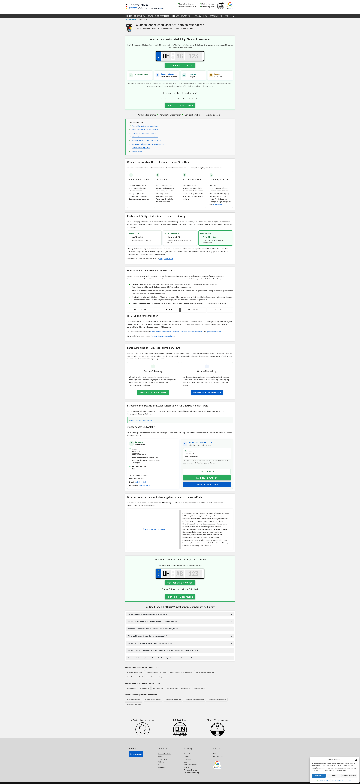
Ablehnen (333, 776)
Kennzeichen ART (199, 688)
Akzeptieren (318, 776)
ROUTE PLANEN (207, 471)
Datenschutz (162, 759)
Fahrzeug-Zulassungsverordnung (162, 336)
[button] (356, 760)
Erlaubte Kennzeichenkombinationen (145, 137)
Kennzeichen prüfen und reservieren (145, 126)
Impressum (349, 780)
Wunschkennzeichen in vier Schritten (145, 129)
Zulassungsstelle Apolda (134, 699)
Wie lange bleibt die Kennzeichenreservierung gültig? (147, 636)
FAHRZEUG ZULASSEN (206, 477)
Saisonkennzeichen (180, 331)
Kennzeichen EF (131, 688)
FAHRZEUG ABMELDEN (207, 484)
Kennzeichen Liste (164, 754)
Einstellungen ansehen (349, 776)
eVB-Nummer (218, 204)
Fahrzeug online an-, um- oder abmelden (146, 140)
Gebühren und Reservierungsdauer (144, 133)
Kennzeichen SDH (172, 688)
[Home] (126, 19)
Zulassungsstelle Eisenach (173, 699)
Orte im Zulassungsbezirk (141, 147)
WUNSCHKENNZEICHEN (135, 16)
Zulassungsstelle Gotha (134, 704)
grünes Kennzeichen (214, 331)
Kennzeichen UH (144, 485)
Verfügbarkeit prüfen (180, 65)
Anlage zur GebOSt (166, 258)
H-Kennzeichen (155, 331)
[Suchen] (233, 16)
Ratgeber (161, 756)
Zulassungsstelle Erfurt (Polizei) (194, 699)
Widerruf (161, 762)
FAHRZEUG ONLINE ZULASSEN (153, 392)
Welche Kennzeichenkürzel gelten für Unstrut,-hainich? (148, 614)
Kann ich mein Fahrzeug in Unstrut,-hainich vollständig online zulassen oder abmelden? (160, 658)
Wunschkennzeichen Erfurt (135, 677)
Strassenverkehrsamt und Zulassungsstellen (148, 144)
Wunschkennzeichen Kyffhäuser (156, 672)
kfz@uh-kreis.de (140, 482)
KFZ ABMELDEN (200, 16)
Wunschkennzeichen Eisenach (205, 672)
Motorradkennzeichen (195, 331)
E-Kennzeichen (167, 331)
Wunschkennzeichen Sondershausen (181, 672)
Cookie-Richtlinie (324, 780)
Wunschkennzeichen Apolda (135, 672)
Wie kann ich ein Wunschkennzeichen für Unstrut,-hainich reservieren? (154, 621)
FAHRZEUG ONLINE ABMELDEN (207, 392)
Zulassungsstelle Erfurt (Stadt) (216, 699)
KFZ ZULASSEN (216, 16)
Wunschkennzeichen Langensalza (157, 677)
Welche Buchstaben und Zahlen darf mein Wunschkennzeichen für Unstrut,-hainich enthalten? (163, 650)
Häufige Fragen (137, 151)
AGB (159, 764)
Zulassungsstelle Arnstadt (153, 699)
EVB (226, 16)
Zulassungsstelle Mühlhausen (141, 420)
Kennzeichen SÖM (158, 688)
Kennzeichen (132, 20)
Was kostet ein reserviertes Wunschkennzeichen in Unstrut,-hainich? (153, 628)
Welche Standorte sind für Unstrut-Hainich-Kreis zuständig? (150, 643)
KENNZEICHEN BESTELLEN (159, 16)
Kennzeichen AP (186, 688)
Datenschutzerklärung (337, 780)
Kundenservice (136, 754)
